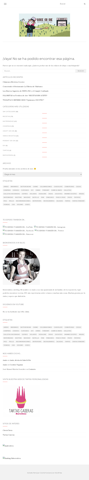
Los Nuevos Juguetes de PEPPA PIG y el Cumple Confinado (26, 91)
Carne (35, 186)
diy (4, 145)
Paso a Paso (60, 197)
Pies (5, 201)
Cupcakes (25, 190)
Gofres (25, 193)
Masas (81, 193)
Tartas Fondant (78, 201)
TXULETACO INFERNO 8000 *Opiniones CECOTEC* (23, 100)
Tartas (6, 150)
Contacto (32, 369)
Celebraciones (46, 186)
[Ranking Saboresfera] (12, 458)
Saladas (60, 201)
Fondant (46, 190)
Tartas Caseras (8, 435)
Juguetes (58, 193)
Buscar (81, 71)
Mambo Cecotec (71, 193)
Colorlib (42, 473)
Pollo (11, 201)
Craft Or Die (8, 131)
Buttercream (26, 186)
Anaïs (5, 360)
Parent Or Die (9, 140)
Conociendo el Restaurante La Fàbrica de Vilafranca (22, 86)
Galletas (67, 190)
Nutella (36, 197)
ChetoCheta (7, 430)
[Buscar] (84, 4)
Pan (42, 197)
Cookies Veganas (16, 365)
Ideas (51, 193)
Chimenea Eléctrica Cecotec (14, 82)
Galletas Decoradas (12, 193)
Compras (7, 126)
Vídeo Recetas (9, 136)
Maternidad (8, 121)
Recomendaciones (23, 201)
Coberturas (69, 186)
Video (27, 204)
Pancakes (50, 197)
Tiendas (7, 204)
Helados (33, 193)
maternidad (8, 197)
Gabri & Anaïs (56, 190)
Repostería (8, 155)
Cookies (16, 190)
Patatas (77, 197)
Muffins (18, 197)
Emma (38, 190)
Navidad (27, 197)
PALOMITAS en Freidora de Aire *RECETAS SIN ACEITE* (25, 95)
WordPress (58, 473)
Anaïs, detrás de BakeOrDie (20, 360)
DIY (32, 190)
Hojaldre (42, 193)
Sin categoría (9, 111)
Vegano (20, 204)
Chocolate (58, 186)
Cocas (78, 186)
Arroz (6, 186)
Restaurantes (49, 201)
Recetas (6, 116)
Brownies (14, 186)
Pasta (70, 197)
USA (13, 204)
